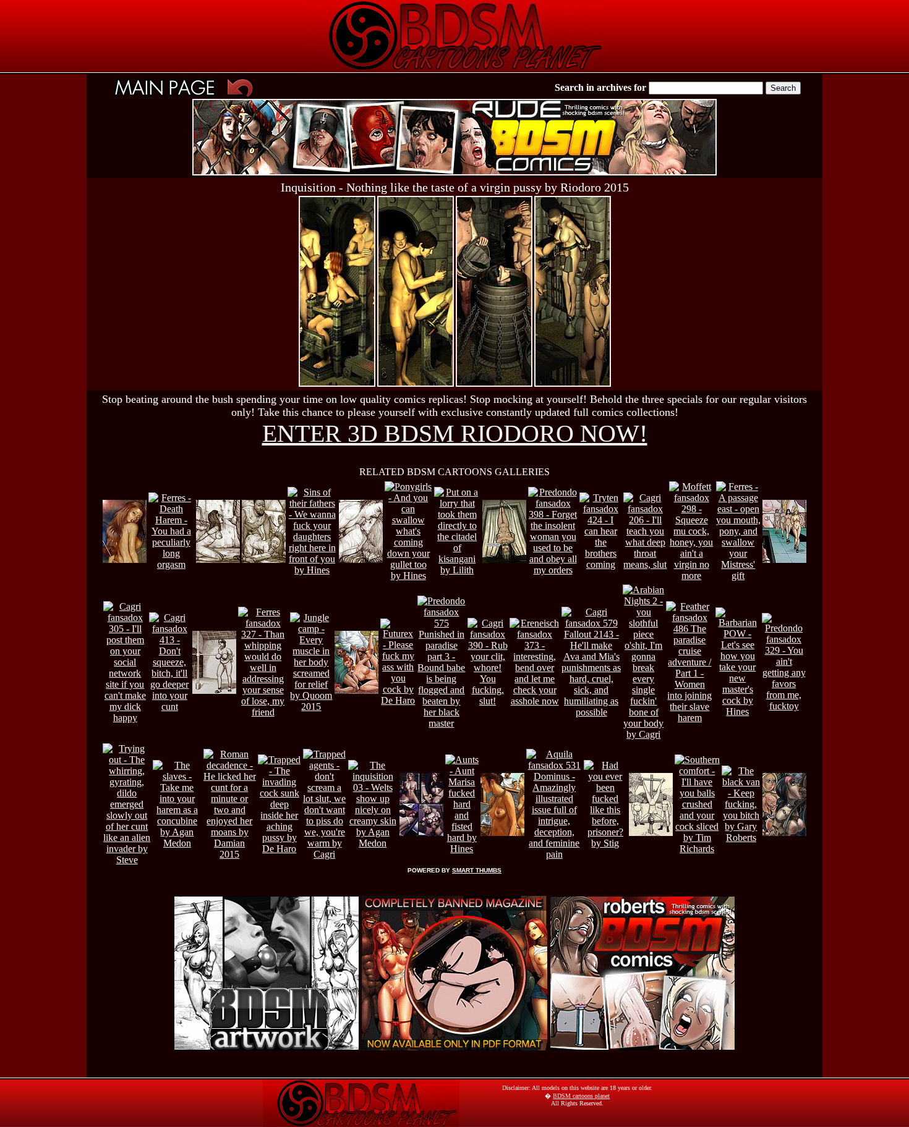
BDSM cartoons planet (581, 1095)
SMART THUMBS (476, 870)
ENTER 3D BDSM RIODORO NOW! (454, 433)
